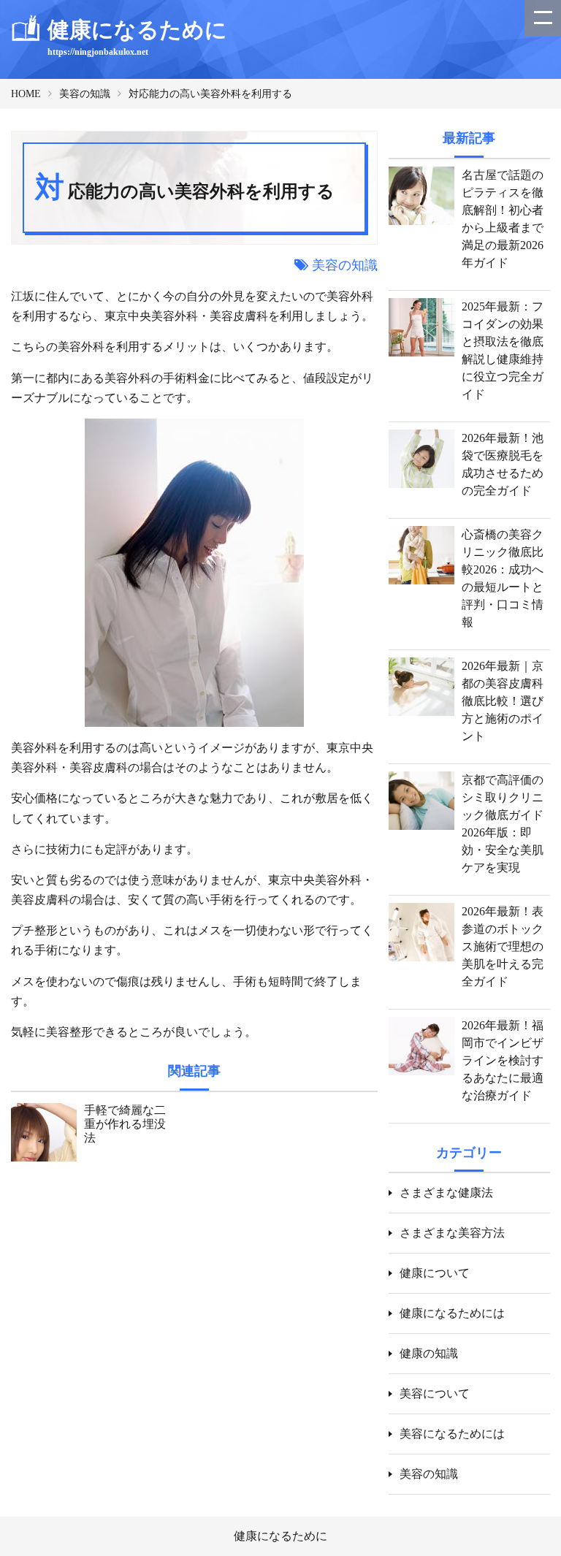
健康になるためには (452, 1313)
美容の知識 (84, 93)
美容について (435, 1393)
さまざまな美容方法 (452, 1233)
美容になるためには (452, 1433)
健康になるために (280, 1536)
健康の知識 (429, 1353)
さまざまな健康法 (446, 1192)
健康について (435, 1273)
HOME (26, 93)
